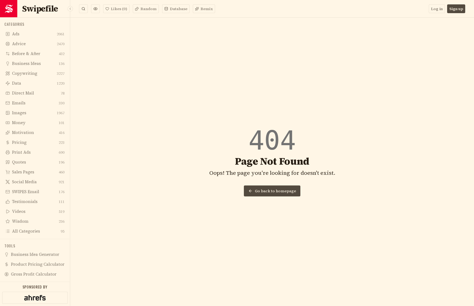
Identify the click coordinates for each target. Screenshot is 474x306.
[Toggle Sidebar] (70, 153)
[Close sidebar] (70, 9)
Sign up (456, 9)
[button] (95, 8)
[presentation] (35, 150)
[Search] (83, 8)
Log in (437, 9)
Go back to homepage (275, 191)
